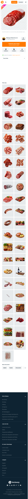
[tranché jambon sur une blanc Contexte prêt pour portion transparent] (8, 163)
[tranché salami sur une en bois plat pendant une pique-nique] (8, 90)
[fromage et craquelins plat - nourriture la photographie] (8, 453)
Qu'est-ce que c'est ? (16, 55)
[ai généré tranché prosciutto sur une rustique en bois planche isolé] (8, 295)
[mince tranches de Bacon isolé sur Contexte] (8, 199)
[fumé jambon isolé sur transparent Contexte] (8, 392)
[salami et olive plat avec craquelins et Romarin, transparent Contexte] (8, 126)
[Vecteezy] (2, 2)
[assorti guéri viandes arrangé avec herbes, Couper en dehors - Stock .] (8, 102)
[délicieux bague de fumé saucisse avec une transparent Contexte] (8, 356)
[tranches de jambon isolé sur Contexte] (8, 211)
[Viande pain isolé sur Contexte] (8, 175)
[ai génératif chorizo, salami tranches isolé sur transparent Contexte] (8, 138)
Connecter (21, 2)
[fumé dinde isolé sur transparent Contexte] (8, 380)
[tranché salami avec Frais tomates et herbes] (8, 308)
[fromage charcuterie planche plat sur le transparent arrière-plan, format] (8, 428)
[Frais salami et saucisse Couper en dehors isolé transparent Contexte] (8, 477)
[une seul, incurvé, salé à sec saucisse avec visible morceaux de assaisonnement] (8, 332)
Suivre (23, 39)
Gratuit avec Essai (14, 44)
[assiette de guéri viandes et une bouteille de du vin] (8, 465)
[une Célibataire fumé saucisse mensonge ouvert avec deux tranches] (8, 114)
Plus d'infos (5, 58)
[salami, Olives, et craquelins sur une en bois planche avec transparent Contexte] (8, 344)
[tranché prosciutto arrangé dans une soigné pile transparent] (8, 150)
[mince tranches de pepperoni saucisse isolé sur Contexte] (8, 187)
